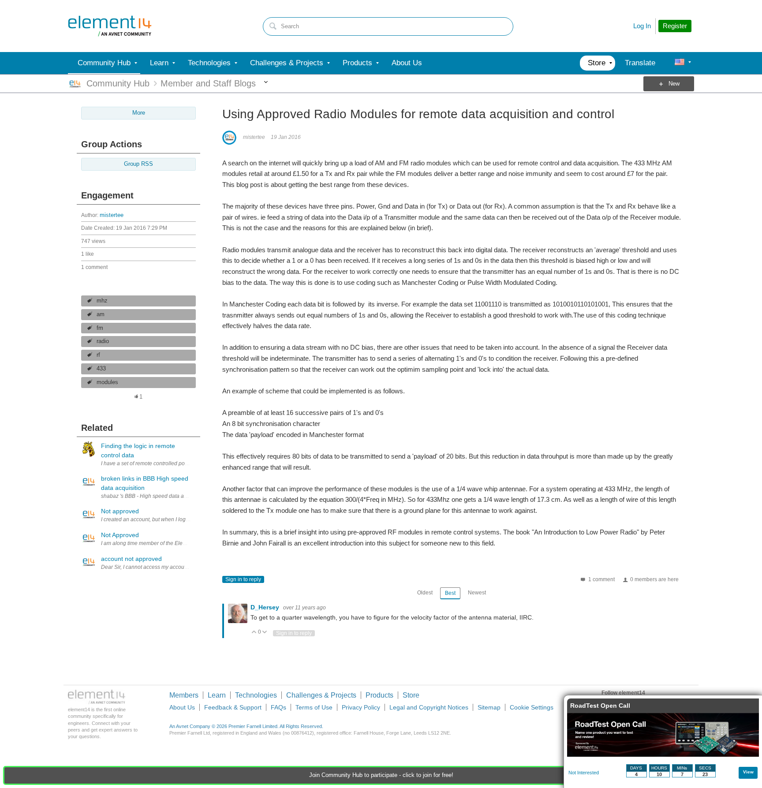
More (265, 83)
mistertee (111, 215)
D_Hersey (265, 607)
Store (411, 695)
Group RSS (138, 164)
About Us (182, 707)
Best (450, 593)
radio (103, 341)
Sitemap (489, 707)
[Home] (110, 26)
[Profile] (679, 63)
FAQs (278, 707)
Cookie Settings (531, 707)
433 (101, 369)
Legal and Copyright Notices (428, 707)
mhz (102, 301)
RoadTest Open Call (600, 705)
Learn (217, 695)
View (748, 771)
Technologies (256, 695)
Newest (477, 593)
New (674, 84)
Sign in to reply (243, 579)
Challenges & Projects (321, 695)
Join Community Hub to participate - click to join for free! (381, 775)
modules (107, 382)
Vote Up (254, 632)
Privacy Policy (361, 707)
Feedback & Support (232, 707)
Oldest (425, 593)
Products (379, 695)
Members (183, 695)
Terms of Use (313, 707)
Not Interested (583, 772)
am (101, 314)
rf (98, 355)
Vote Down (265, 632)
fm (100, 328)
